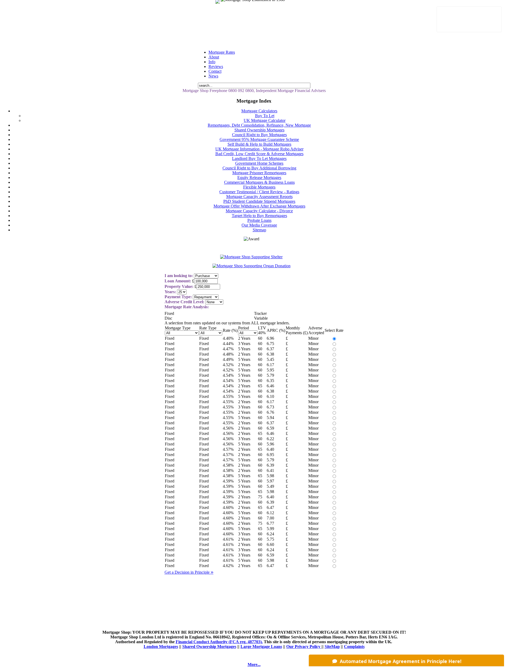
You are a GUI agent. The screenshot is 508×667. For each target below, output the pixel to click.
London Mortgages (161, 646)
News (213, 76)
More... (254, 664)
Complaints (354, 646)
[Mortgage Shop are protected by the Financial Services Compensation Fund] (221, 5)
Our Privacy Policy (303, 646)
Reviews (215, 66)
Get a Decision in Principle (189, 572)
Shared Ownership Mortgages (209, 646)
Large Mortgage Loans (261, 646)
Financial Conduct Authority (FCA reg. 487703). (219, 642)
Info (211, 61)
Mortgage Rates (221, 52)
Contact (214, 71)
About (213, 57)
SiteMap (332, 646)
